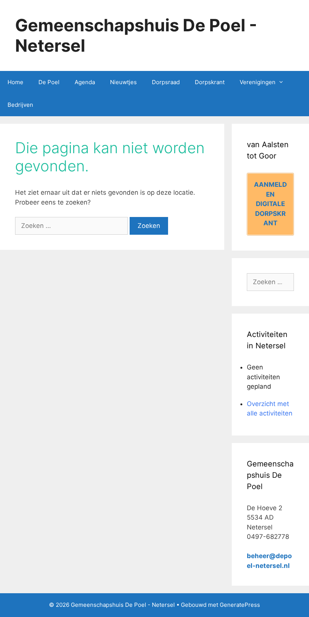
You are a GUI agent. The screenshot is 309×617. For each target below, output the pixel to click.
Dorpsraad (166, 82)
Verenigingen (257, 82)
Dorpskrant (210, 82)
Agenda (85, 82)
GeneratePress (240, 604)
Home (15, 82)
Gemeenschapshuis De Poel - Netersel (136, 35)
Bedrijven (20, 104)
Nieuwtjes (123, 82)
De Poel (49, 82)
